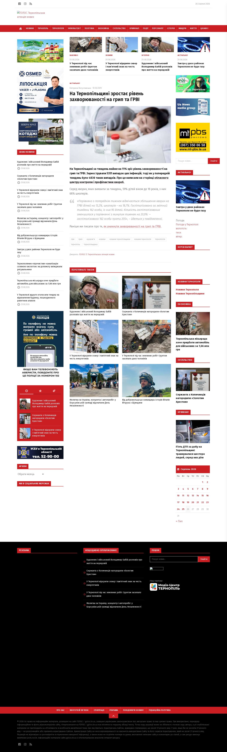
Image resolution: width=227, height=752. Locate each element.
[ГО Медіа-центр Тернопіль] (180, 585)
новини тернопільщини (119, 239)
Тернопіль (43, 28)
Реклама (113, 710)
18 (183, 502)
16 (207, 495)
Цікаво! (204, 28)
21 (198, 502)
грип (80, 239)
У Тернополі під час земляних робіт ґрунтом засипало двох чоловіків (39, 205)
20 (192, 502)
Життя (193, 28)
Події (145, 28)
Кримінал (134, 28)
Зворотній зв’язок (79, 710)
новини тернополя (142, 239)
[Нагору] (113, 716)
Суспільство (119, 28)
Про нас (61, 710)
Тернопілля (58, 28)
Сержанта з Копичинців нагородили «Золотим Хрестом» (35, 177)
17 (178, 502)
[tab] (26, 391)
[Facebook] (19, 3)
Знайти (213, 161)
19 (188, 502)
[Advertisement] (47, 577)
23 (207, 502)
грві (72, 239)
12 (188, 495)
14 (198, 495)
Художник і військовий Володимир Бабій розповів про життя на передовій (38, 163)
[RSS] (30, 3)
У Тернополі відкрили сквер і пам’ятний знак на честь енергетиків (40, 191)
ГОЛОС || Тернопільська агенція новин (96, 254)
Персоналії (157, 28)
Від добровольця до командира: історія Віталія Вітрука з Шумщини (37, 237)
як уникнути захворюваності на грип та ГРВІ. (132, 226)
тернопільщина (90, 244)
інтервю (145, 55)
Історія (171, 28)
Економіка (103, 28)
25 (183, 509)
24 (178, 509)
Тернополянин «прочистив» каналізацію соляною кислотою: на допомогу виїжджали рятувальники (39, 266)
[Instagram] (25, 3)
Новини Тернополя (187, 289)
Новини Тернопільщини (190, 293)
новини (102, 239)
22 (202, 502)
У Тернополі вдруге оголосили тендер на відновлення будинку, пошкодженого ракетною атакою (38, 297)
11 (183, 495)
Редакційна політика (160, 710)
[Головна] (20, 28)
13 (193, 495)
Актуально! (183, 55)
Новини (30, 28)
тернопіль (75, 244)
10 (178, 495)
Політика (89, 28)
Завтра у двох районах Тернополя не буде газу (38, 251)
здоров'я (90, 239)
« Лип (179, 521)
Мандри (182, 28)
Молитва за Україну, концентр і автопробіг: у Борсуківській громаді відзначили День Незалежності (40, 221)
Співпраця (99, 710)
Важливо (74, 55)
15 (203, 495)
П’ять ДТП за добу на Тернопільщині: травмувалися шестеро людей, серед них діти (190, 452)
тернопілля (160, 239)
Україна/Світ (74, 28)
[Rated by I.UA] (180, 569)
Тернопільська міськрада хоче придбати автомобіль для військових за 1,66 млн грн (39, 282)
